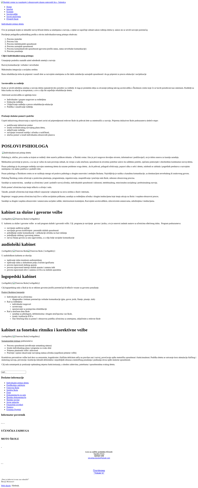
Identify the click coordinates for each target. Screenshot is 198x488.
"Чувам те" (99, 473)
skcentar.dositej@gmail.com (99, 458)
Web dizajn (6, 485)
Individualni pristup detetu (12, 24)
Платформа (99, 470)
